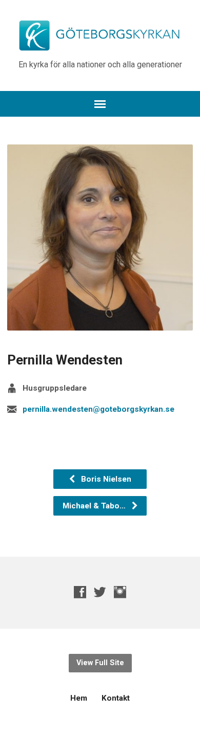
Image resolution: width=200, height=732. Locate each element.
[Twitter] (100, 592)
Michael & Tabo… (95, 505)
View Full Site (100, 662)
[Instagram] (120, 592)
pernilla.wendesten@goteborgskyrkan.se (98, 409)
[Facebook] (80, 592)
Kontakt (116, 698)
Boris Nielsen (105, 479)
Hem (78, 698)
